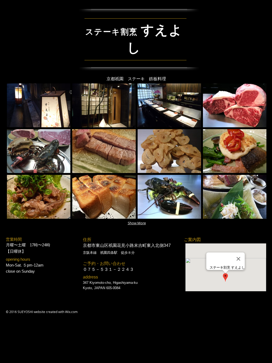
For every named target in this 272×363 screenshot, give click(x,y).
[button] (38, 105)
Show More (137, 223)
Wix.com (71, 312)
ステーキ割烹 (111, 31)
